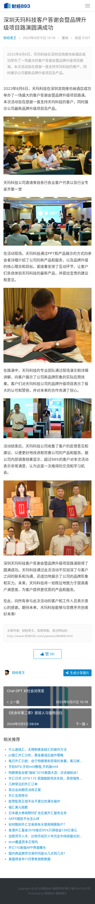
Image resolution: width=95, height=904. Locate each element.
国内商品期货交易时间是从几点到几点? (37, 853)
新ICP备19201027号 (77, 888)
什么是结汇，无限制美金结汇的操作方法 (38, 749)
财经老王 (9, 38)
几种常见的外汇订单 (23, 784)
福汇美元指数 (18, 807)
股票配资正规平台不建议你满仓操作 (34, 801)
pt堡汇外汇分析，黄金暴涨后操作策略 (36, 755)
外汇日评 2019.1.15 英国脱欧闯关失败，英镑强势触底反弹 (46, 778)
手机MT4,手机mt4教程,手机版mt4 (33, 766)
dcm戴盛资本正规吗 (23, 842)
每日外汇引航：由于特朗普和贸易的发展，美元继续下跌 (46, 761)
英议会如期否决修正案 (25, 790)
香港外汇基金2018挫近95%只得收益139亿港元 (43, 830)
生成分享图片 (79, 673)
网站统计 (61, 893)
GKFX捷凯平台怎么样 (24, 819)
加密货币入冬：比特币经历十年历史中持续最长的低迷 (46, 836)
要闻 (65, 38)
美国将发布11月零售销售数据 (29, 859)
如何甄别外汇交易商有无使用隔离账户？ (38, 824)
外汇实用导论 (18, 795)
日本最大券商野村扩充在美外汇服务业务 (38, 813)
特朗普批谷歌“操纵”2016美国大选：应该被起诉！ (44, 772)
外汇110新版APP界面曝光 (27, 847)
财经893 (50, 893)
